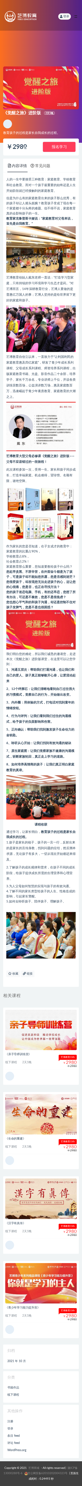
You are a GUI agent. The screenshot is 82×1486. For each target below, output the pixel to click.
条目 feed (13, 1435)
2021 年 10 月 (16, 1361)
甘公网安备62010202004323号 (47, 1473)
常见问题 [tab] (42, 166)
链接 (29, 973)
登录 (66, 16)
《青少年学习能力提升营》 (22, 1307)
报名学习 (59, 147)
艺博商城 (33, 1468)
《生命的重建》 (15, 1138)
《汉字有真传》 (15, 1223)
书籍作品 (13, 1387)
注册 (10, 1421)
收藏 (15, 973)
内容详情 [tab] (19, 166)
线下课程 (13, 1394)
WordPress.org (16, 1450)
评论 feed (13, 1443)
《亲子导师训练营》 (18, 1054)
